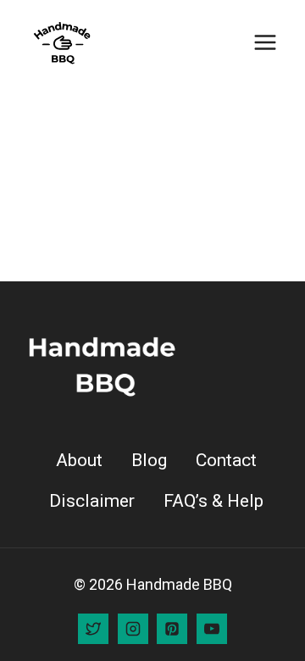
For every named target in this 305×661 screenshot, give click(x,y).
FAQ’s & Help (213, 501)
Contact (226, 460)
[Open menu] (265, 42)
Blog (149, 460)
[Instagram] (133, 629)
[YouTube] (212, 629)
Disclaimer (92, 501)
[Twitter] (93, 629)
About (79, 460)
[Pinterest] (172, 629)
